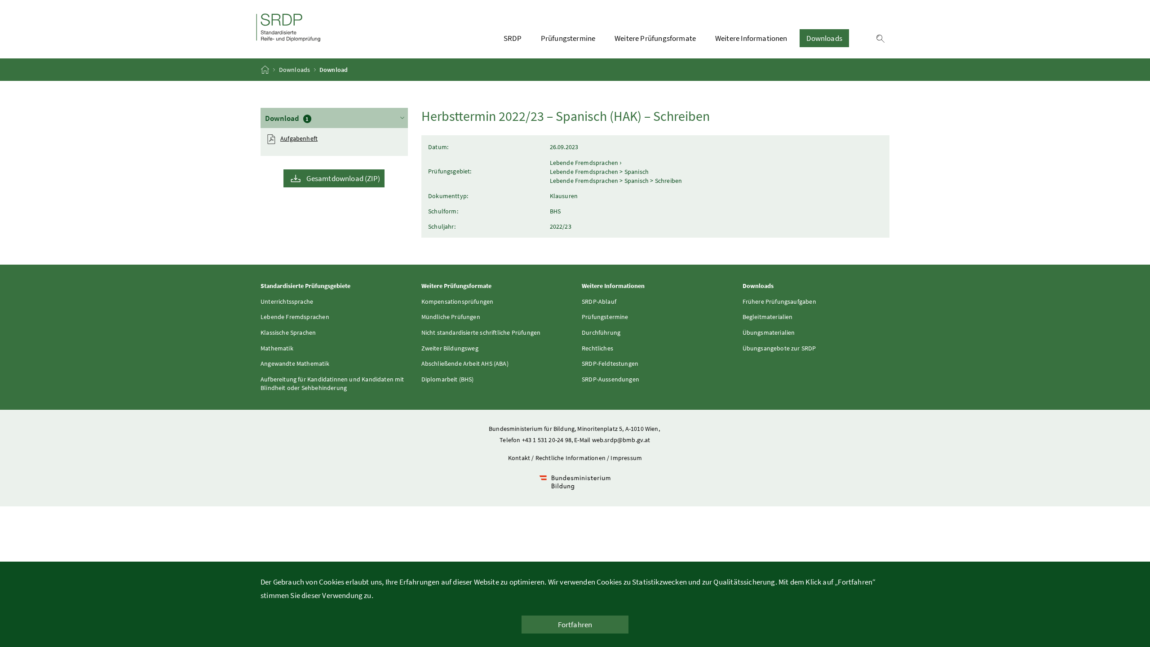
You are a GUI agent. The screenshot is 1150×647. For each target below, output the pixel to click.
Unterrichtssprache (287, 301)
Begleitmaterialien (768, 317)
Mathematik (277, 348)
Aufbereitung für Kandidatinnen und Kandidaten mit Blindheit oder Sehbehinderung (332, 383)
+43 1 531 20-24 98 (546, 440)
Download (318, 118)
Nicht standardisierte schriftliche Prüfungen (481, 332)
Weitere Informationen (751, 38)
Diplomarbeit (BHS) (447, 379)
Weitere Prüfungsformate (655, 38)
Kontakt (519, 458)
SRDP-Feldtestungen (610, 363)
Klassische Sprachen (288, 332)
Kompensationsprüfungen (457, 301)
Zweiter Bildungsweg (449, 348)
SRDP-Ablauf (599, 301)
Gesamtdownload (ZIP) (343, 178)
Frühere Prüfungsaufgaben (779, 301)
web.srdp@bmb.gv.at (621, 440)
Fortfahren (575, 624)
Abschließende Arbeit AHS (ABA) (465, 363)
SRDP (513, 38)
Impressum (626, 458)
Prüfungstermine (568, 38)
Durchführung (601, 332)
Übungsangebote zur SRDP (779, 348)
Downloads (824, 38)
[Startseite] (266, 70)
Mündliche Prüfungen (450, 317)
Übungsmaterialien (769, 332)
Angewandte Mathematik (295, 363)
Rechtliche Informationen (570, 458)
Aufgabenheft (299, 138)
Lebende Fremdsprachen (295, 317)
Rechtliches (597, 348)
